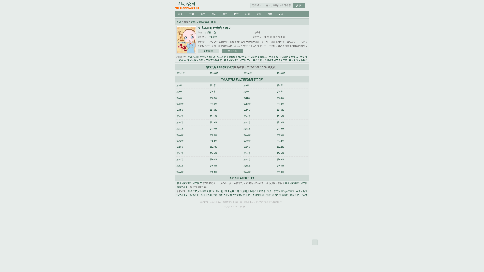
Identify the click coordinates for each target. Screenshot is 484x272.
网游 (236, 14)
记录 (281, 14)
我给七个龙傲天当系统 (230, 195)
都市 (214, 14)
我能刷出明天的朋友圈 (227, 191)
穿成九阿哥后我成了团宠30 (202, 57)
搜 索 (298, 5)
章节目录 (232, 51)
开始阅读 (208, 51)
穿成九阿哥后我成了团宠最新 (263, 57)
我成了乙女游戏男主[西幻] (201, 191)
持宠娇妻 (294, 195)
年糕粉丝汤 (210, 32)
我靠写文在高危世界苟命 (253, 191)
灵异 (259, 14)
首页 (180, 14)
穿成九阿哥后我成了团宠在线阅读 (204, 60)
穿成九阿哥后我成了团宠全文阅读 (270, 60)
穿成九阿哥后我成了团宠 (203, 22)
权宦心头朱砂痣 (209, 195)
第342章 (213, 37)
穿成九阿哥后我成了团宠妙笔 (232, 57)
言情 (270, 14)
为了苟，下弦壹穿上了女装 (257, 195)
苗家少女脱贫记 (280, 195)
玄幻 (191, 14)
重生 (203, 14)
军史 (225, 14)
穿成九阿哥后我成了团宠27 (237, 60)
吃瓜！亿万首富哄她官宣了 (281, 191)
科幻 (247, 14)
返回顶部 (315, 242)
